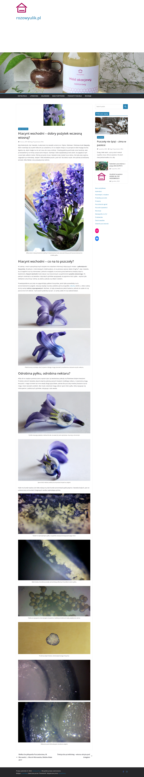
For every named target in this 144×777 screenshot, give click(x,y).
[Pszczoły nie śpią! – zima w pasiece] (111, 125)
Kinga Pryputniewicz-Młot (37, 142)
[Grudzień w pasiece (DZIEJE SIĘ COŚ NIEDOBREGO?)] (101, 177)
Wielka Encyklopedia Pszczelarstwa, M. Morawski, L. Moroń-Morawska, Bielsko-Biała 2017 (35, 757)
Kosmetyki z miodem (102, 195)
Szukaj (125, 106)
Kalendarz (45, 96)
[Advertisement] (72, 37)
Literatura (34, 96)
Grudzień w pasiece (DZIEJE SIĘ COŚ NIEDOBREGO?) (116, 176)
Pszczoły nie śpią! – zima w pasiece (111, 143)
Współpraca (22, 96)
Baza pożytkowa (58, 96)
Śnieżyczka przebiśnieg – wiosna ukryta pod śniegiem (73, 755)
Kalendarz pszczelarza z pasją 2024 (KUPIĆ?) (117, 165)
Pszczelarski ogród (101, 204)
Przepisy (98, 201)
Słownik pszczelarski (102, 224)
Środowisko (99, 217)
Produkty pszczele (75, 96)
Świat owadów (100, 220)
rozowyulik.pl (28, 17)
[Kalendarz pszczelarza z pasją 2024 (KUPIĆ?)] (101, 166)
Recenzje (88, 96)
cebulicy (72, 286)
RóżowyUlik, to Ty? (101, 214)
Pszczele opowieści (101, 207)
